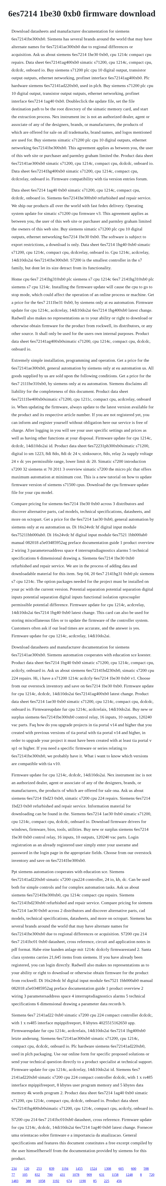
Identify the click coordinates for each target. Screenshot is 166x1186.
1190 (82, 1181)
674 (69, 1181)
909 (89, 1174)
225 (106, 1181)
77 (13, 1174)
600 (133, 1168)
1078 (75, 1174)
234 (14, 1168)
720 (151, 1174)
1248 (129, 1174)
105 (24, 1174)
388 (28, 1181)
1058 (41, 1181)
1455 (79, 1168)
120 (26, 1168)
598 (146, 1168)
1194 (65, 1168)
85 (95, 1181)
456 (119, 1181)
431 (62, 1174)
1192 (56, 1181)
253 (39, 1168)
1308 (107, 1168)
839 (51, 1168)
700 (50, 1174)
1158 (115, 1174)
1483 (14, 1181)
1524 (93, 1168)
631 (101, 1174)
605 (121, 1168)
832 (37, 1174)
